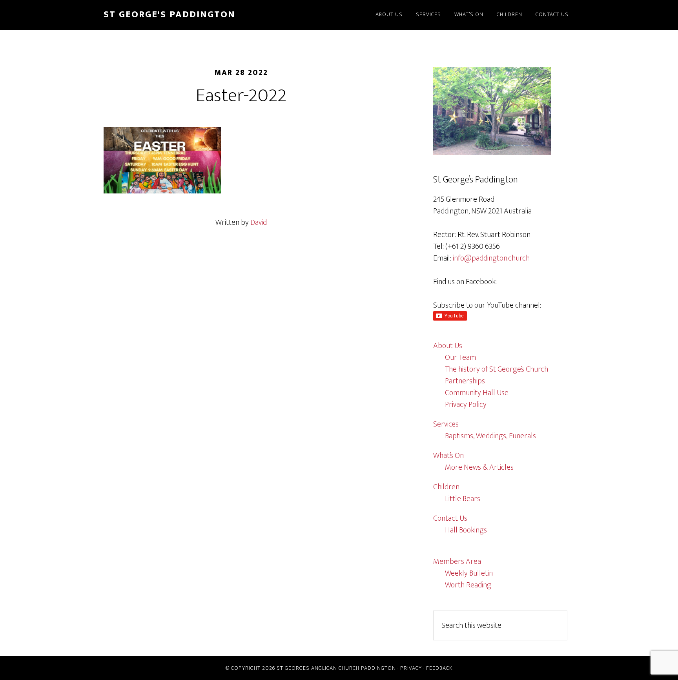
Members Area (457, 561)
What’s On (448, 455)
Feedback (439, 668)
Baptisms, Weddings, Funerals (490, 436)
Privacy (411, 668)
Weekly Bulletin (469, 573)
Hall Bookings (466, 530)
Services (446, 424)
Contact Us (450, 518)
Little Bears (462, 498)
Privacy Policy (466, 404)
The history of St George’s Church (496, 369)
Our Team (460, 357)
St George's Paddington (169, 14)
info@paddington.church (491, 258)
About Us (447, 345)
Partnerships (465, 381)
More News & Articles (479, 467)
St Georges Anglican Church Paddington (336, 668)
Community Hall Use (476, 392)
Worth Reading (468, 585)
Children (446, 487)
